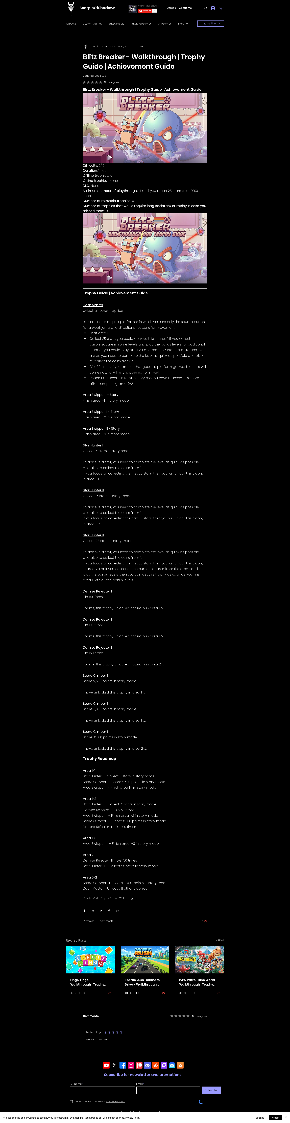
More (181, 23)
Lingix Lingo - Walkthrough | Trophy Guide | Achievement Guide (87, 982)
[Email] (172, 1065)
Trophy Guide (109, 898)
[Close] (286, 1117)
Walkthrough (126, 898)
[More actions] (205, 47)
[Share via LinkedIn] (101, 910)
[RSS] (180, 1065)
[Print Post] (117, 910)
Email (139, 1084)
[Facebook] (122, 1065)
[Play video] (145, 248)
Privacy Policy (132, 1117)
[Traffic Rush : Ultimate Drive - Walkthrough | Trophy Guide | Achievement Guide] (145, 959)
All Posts (71, 23)
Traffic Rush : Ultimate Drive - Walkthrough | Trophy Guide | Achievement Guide (142, 982)
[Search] (205, 8)
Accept (275, 1117)
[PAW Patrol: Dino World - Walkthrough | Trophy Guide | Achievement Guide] (199, 959)
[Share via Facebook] (84, 910)
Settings (260, 1117)
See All (220, 940)
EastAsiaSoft (116, 23)
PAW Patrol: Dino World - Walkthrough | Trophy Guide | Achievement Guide (198, 982)
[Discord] (147, 1065)
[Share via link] (109, 910)
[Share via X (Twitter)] (92, 910)
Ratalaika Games (141, 23)
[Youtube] (106, 1065)
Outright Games (92, 23)
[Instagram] (131, 1065)
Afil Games (165, 23)
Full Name (76, 1084)
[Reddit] (155, 1065)
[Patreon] (139, 1065)
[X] (114, 1065)
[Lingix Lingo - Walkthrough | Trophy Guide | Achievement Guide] (90, 959)
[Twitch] (164, 1065)
